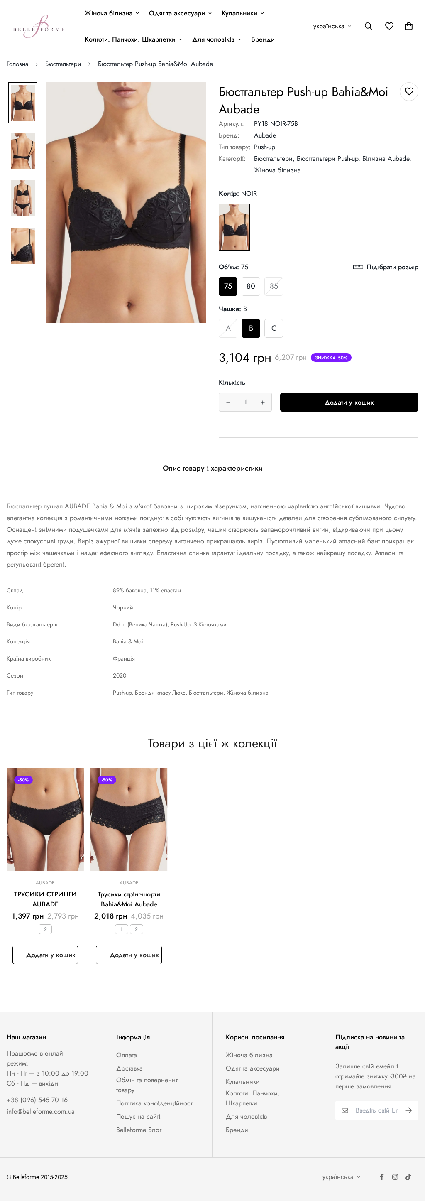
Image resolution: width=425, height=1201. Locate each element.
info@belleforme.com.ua (41, 1111)
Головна (17, 64)
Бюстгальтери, (274, 158)
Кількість (232, 382)
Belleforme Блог (138, 1130)
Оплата (126, 1055)
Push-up (264, 147)
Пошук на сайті (138, 1116)
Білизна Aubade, (386, 158)
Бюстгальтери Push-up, (328, 158)
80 (251, 286)
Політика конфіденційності (155, 1103)
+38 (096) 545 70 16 (37, 1100)
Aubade (265, 135)
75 (228, 286)
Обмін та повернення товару (147, 1085)
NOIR (234, 227)
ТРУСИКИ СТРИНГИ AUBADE (45, 899)
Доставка (129, 1068)
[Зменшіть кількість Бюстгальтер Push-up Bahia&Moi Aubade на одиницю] (228, 402)
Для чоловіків (213, 39)
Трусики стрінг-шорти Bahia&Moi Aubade (129, 899)
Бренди (263, 39)
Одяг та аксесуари (177, 13)
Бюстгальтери (63, 64)
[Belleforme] (40, 26)
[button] (407, 26)
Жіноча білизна (108, 13)
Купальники (239, 13)
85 (274, 286)
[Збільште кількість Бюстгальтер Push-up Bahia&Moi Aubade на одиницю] (262, 402)
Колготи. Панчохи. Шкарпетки (130, 39)
